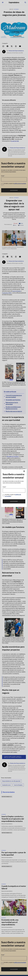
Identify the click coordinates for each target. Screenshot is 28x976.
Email (4, 487)
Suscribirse (14, 501)
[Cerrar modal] (24, 471)
